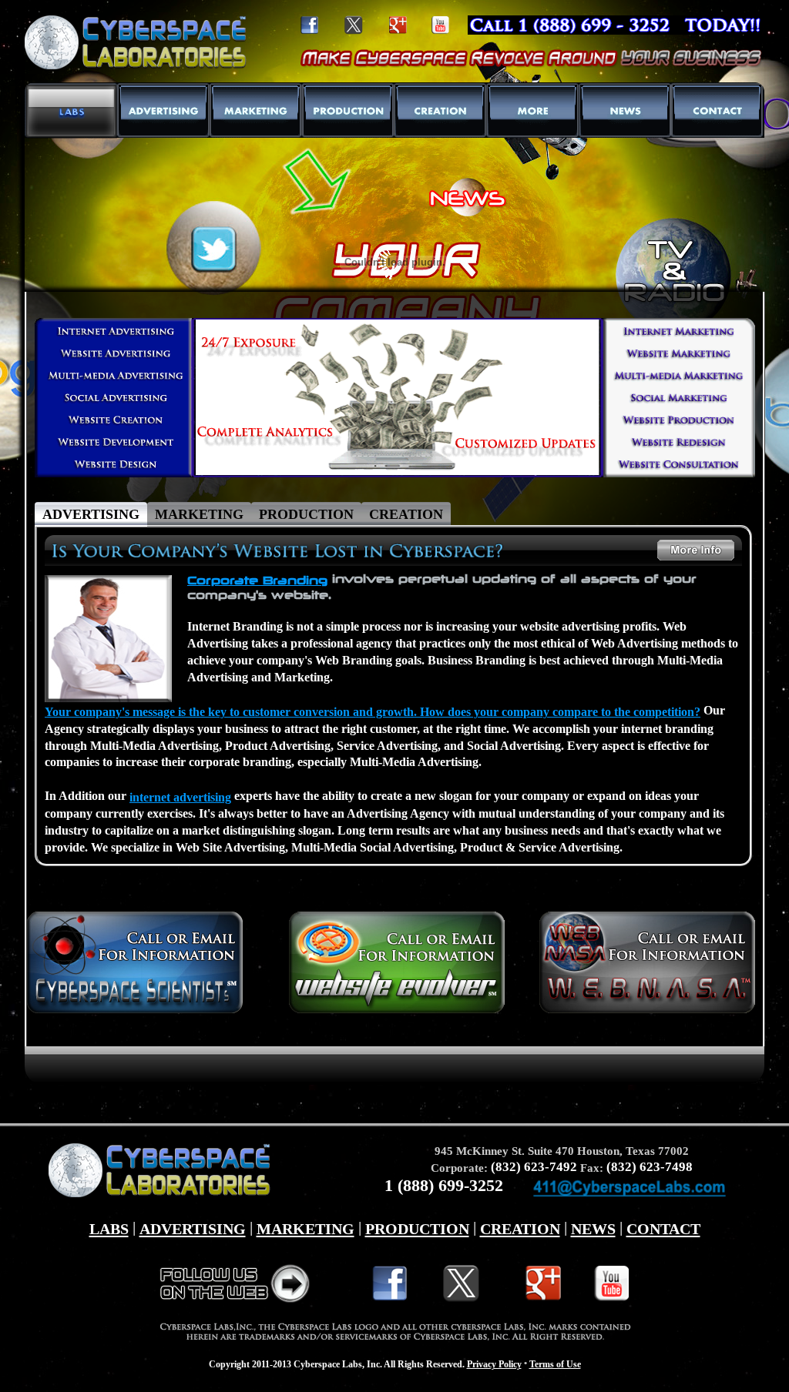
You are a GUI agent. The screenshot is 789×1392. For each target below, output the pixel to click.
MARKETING (305, 1228)
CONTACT (663, 1228)
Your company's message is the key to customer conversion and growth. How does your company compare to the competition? (372, 711)
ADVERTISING (192, 1228)
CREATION (520, 1228)
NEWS (593, 1228)
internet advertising (180, 797)
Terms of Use (555, 1364)
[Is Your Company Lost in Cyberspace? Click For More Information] (281, 545)
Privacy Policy (494, 1364)
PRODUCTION (417, 1228)
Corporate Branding (257, 580)
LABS (109, 1228)
